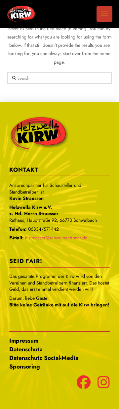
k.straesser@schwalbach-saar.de (56, 237)
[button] (104, 14)
